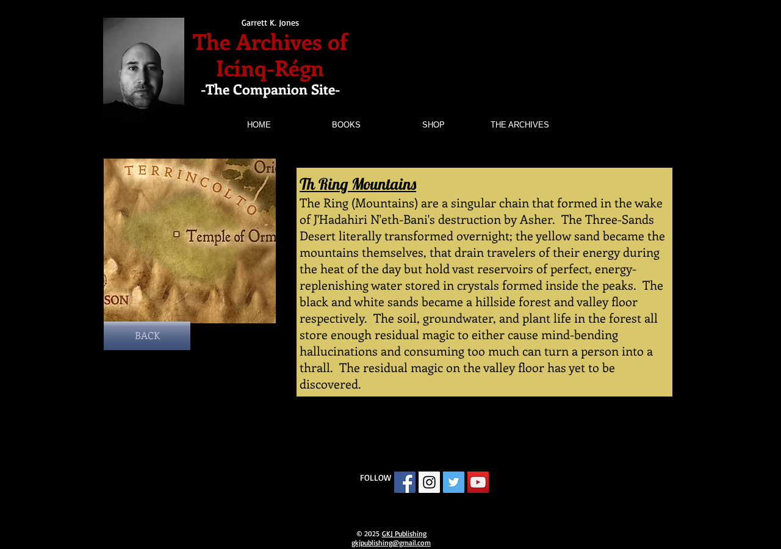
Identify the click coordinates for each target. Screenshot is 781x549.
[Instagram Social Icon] (429, 482)
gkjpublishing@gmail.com (391, 542)
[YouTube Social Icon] (478, 482)
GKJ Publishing (404, 533)
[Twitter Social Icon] (453, 482)
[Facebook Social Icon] (405, 482)
